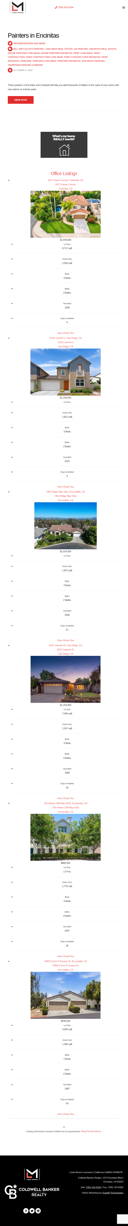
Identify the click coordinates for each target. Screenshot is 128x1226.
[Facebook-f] (26, 1210)
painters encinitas (68, 61)
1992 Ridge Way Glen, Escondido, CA (65, 491)
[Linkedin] (38, 1210)
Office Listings (64, 173)
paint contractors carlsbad (44, 57)
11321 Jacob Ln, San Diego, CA (65, 338)
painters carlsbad (44, 61)
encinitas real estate (102, 49)
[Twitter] (32, 1210)
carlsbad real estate (59, 49)
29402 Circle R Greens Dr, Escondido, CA (65, 961)
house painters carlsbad (24, 53)
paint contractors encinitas (82, 57)
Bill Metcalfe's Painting (28, 49)
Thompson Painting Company (25, 65)
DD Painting (81, 49)
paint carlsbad (83, 53)
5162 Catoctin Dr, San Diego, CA (65, 645)
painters (26, 61)
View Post (20, 100)
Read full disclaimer (91, 1131)
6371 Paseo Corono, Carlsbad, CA (65, 180)
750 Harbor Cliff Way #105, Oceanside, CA (65, 803)
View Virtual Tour (65, 333)
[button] (64, 7)
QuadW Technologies (112, 1193)
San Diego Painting (93, 61)
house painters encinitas (56, 53)
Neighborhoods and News (29, 43)
